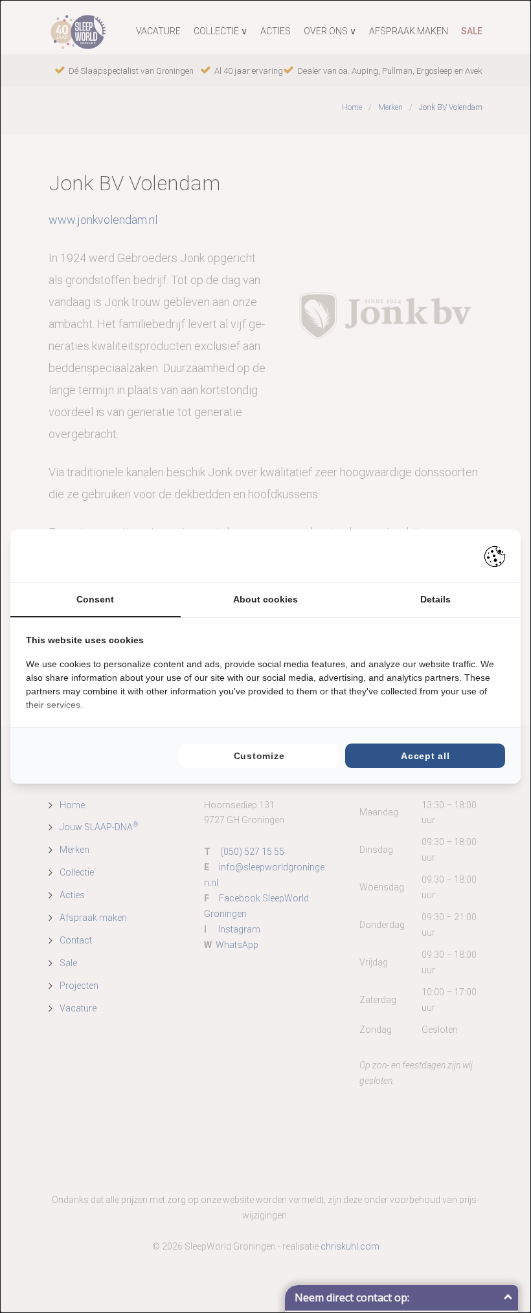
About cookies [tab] (265, 599)
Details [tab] (435, 599)
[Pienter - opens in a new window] (494, 556)
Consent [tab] (95, 599)
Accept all (425, 756)
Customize (259, 756)
